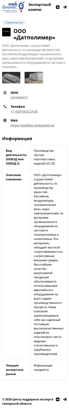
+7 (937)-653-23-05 (24, 111)
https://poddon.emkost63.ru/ (33, 125)
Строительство (14, 22)
